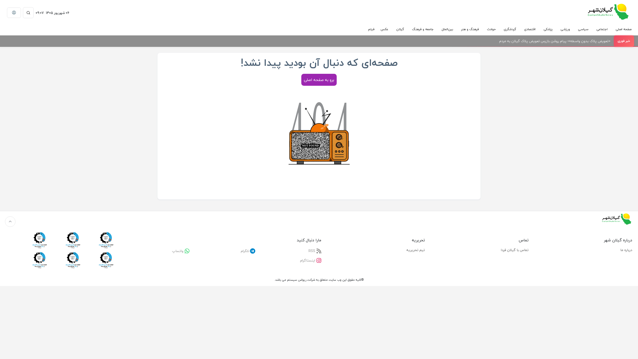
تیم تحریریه (415, 250)
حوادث (491, 29)
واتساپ (177, 251)
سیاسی (583, 29)
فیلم (371, 29)
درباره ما (626, 250)
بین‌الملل (447, 29)
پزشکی (548, 29)
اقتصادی (530, 29)
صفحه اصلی (624, 29)
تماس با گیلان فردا (515, 250)
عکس (384, 29)
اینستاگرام (307, 260)
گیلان (400, 29)
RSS (312, 251)
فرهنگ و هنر (470, 29)
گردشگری (510, 29)
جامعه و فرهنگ (423, 29)
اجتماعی (602, 29)
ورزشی (565, 29)
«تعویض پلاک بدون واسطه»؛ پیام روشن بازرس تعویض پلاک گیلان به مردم (554, 41)
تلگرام (245, 251)
